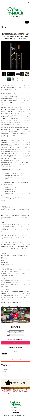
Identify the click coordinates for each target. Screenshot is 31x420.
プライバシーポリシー (7, 373)
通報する (15, 351)
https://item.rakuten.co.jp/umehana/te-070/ (11, 302)
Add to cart (15, 342)
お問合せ (4, 371)
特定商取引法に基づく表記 (8, 376)
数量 (8, 335)
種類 (8, 331)
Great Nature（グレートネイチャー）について (13, 369)
